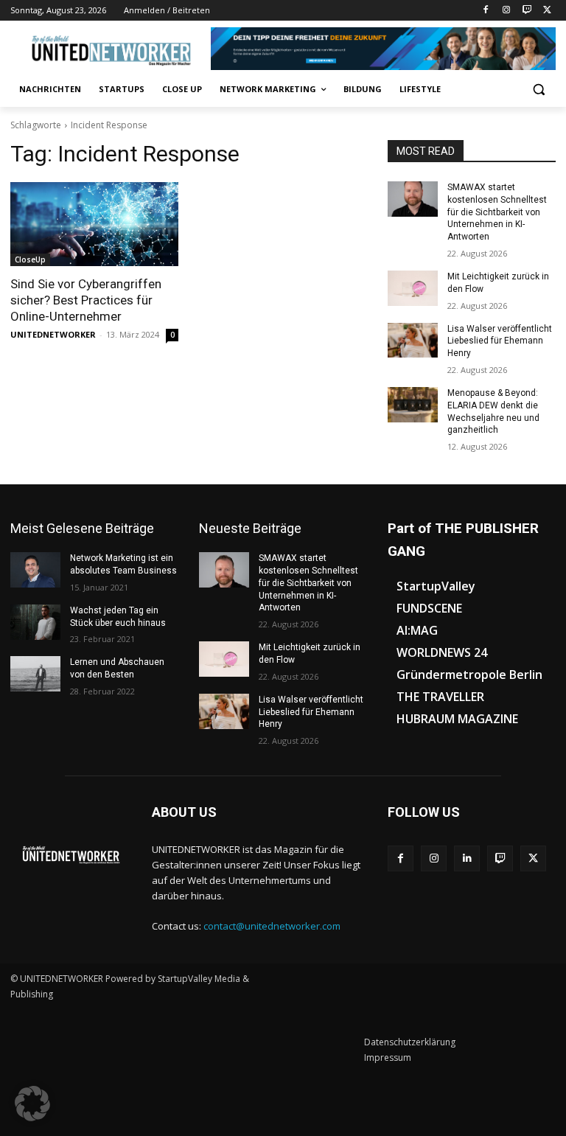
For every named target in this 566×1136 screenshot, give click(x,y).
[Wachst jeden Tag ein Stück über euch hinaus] (35, 622)
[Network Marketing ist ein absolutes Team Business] (35, 570)
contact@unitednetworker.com (271, 926)
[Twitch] (526, 10)
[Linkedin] (467, 858)
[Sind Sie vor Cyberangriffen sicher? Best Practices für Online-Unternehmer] (94, 224)
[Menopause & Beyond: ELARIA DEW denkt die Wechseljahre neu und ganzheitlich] (413, 404)
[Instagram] (506, 10)
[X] (547, 10)
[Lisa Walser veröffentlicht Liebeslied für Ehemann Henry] (413, 340)
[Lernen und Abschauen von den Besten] (35, 673)
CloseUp (30, 259)
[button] (538, 89)
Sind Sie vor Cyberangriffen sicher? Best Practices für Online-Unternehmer (85, 300)
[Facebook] (486, 10)
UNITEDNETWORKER (53, 334)
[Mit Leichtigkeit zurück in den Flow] (413, 288)
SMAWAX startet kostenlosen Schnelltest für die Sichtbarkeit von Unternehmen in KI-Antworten (497, 212)
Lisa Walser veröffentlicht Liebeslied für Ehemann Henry (499, 341)
